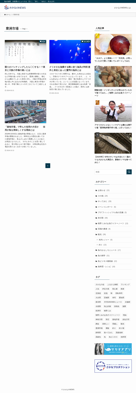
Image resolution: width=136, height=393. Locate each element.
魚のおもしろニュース (109, 250)
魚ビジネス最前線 (107, 261)
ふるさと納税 (112, 284)
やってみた (104, 201)
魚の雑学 (103, 255)
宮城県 (106, 298)
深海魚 (116, 306)
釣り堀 (121, 328)
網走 (97, 324)
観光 (102, 234)
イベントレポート (107, 207)
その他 (103, 196)
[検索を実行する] (129, 171)
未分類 (103, 218)
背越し (115, 324)
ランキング (125, 284)
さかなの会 (100, 284)
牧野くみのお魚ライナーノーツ (113, 223)
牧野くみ (107, 311)
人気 (97, 289)
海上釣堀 (107, 306)
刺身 (122, 289)
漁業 (124, 306)
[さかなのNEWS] (15, 7)
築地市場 (115, 319)
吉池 (105, 293)
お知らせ (103, 190)
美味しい (105, 324)
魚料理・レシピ (106, 266)
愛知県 (121, 298)
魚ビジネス (113, 337)
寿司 (114, 298)
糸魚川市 (125, 319)
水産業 (98, 306)
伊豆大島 (105, 289)
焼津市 (98, 311)
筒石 (107, 319)
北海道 (98, 293)
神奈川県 (99, 319)
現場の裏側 (104, 229)
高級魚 (98, 337)
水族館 (127, 302)
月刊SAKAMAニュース (113, 302)
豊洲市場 (99, 328)
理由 (124, 315)
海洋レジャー (105, 240)
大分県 (98, 298)
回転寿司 (119, 293)
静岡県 (98, 333)
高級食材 (119, 333)
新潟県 (98, 302)
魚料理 (123, 337)
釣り (102, 245)
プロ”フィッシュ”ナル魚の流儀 (112, 212)
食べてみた (108, 333)
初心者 (115, 289)
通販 (107, 328)
